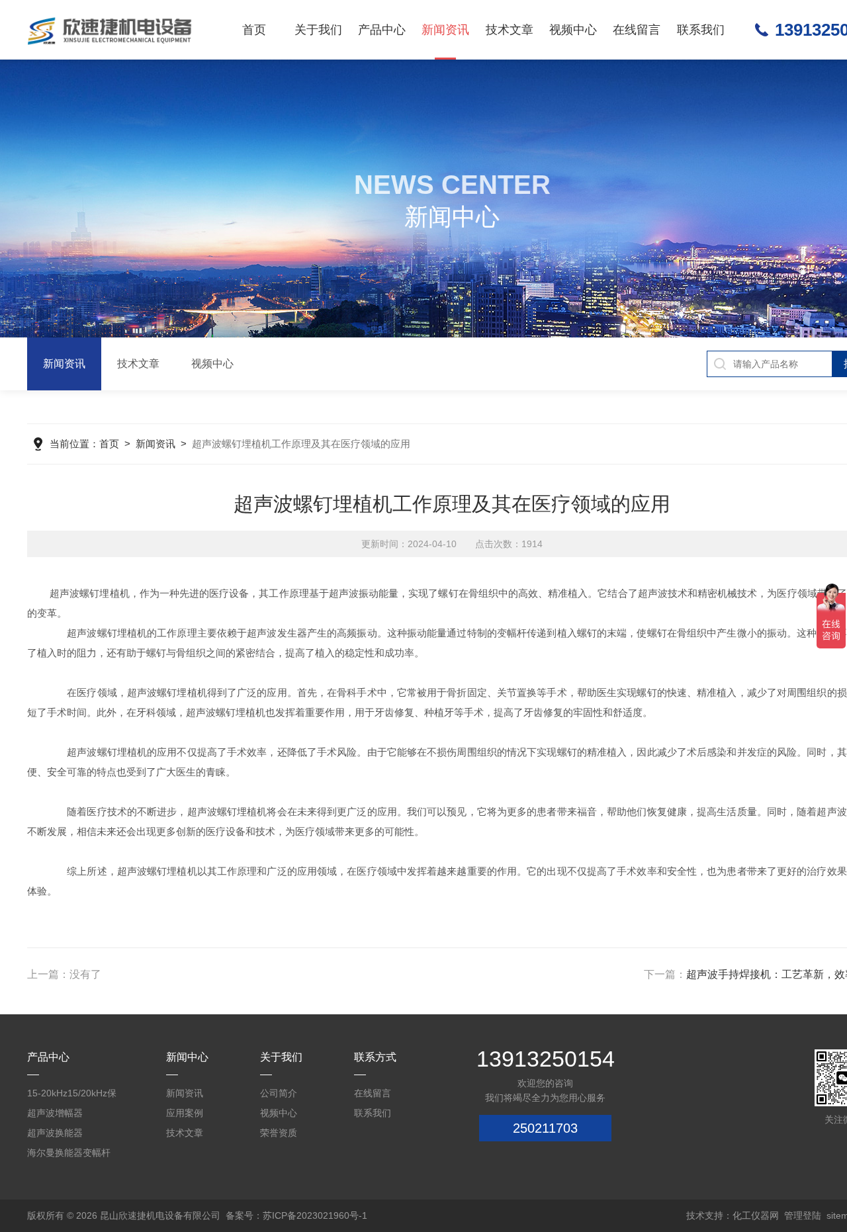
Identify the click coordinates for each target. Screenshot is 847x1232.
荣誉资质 (278, 1132)
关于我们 (318, 29)
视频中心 (573, 29)
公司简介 (278, 1093)
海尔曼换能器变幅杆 (69, 1152)
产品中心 (382, 29)
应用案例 (184, 1113)
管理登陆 (802, 1215)
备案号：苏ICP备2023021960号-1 (296, 1215)
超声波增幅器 (55, 1113)
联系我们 (701, 29)
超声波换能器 (55, 1132)
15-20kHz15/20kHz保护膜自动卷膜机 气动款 (74, 1095)
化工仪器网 (756, 1215)
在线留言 (636, 29)
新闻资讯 (445, 29)
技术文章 (509, 29)
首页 (254, 29)
